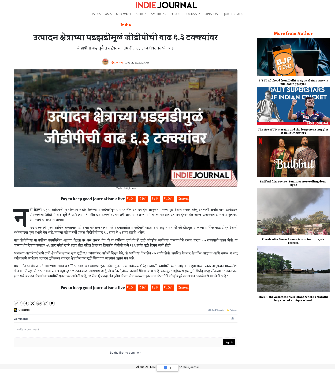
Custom (183, 199)
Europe (176, 14)
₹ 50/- (155, 199)
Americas (158, 14)
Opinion (211, 14)
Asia (108, 14)
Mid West (123, 14)
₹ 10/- (131, 199)
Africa (141, 14)
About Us (142, 367)
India (96, 14)
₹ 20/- (143, 199)
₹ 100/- (168, 199)
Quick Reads (232, 14)
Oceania (193, 14)
